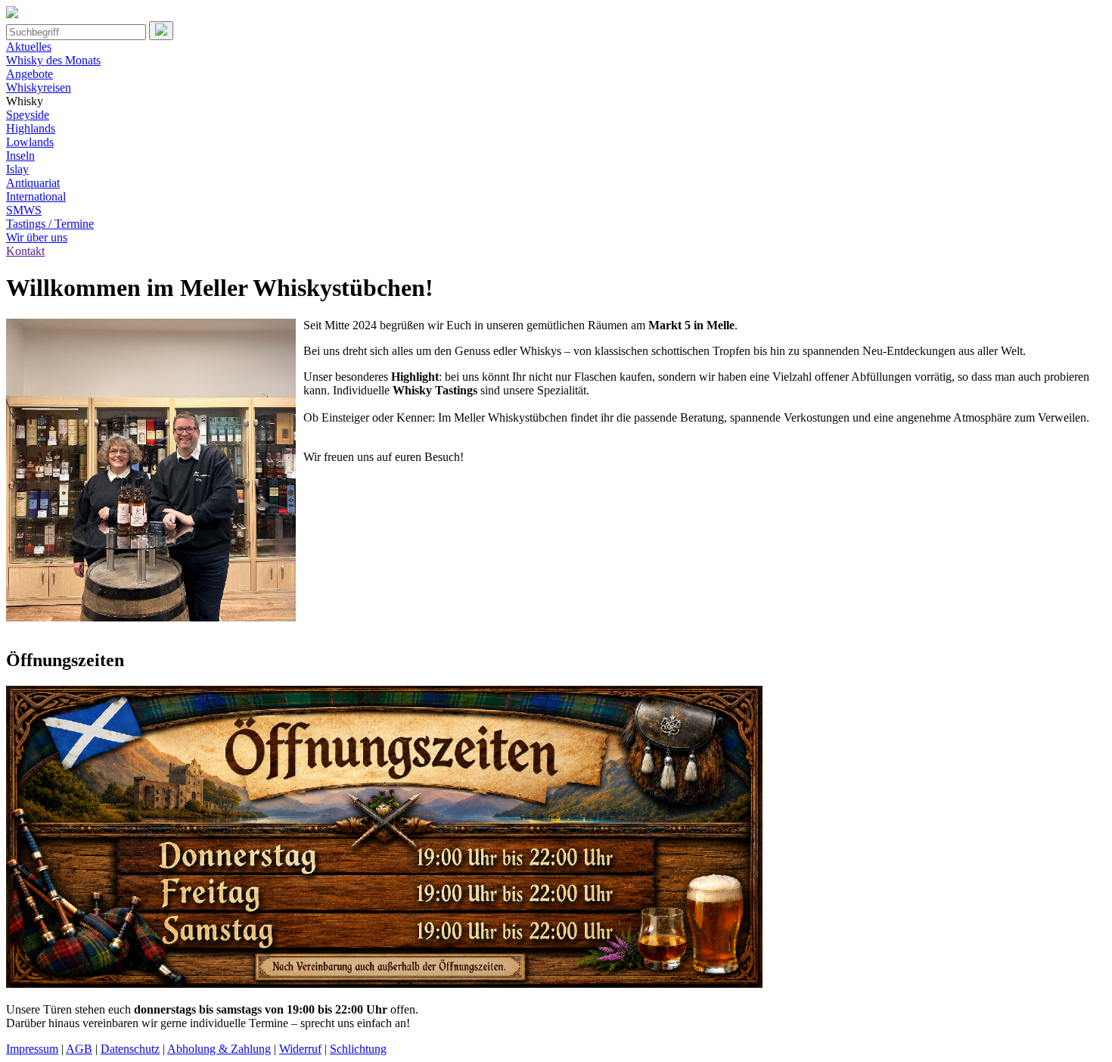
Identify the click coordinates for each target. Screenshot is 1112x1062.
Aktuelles (28, 46)
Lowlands (30, 141)
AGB (79, 1048)
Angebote (29, 73)
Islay (17, 169)
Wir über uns (36, 237)
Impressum (32, 1048)
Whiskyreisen (38, 87)
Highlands (30, 128)
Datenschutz (130, 1048)
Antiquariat (33, 182)
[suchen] (161, 30)
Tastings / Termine (50, 223)
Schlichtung (358, 1048)
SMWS (24, 210)
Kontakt (25, 250)
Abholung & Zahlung (219, 1048)
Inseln (20, 155)
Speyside (27, 114)
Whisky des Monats (53, 60)
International (36, 196)
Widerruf (300, 1048)
